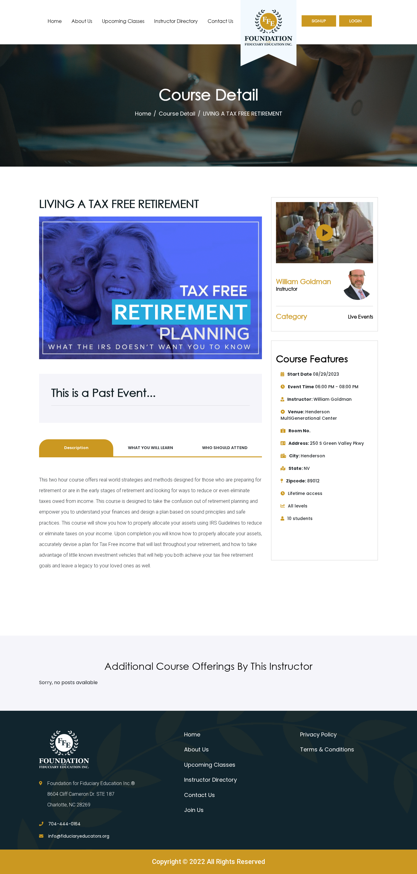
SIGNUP (319, 21)
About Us (81, 21)
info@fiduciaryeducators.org (78, 836)
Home (55, 21)
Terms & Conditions (327, 749)
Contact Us (220, 21)
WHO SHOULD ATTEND (225, 448)
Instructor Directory (176, 21)
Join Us (194, 810)
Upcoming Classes (123, 21)
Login (355, 21)
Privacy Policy (318, 734)
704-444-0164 (64, 824)
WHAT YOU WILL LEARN (150, 448)
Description (76, 448)
